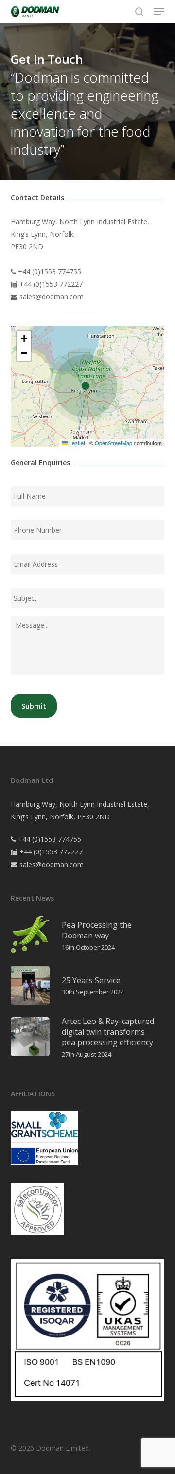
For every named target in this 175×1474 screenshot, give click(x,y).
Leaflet (76, 443)
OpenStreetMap (113, 443)
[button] (159, 12)
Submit (33, 706)
